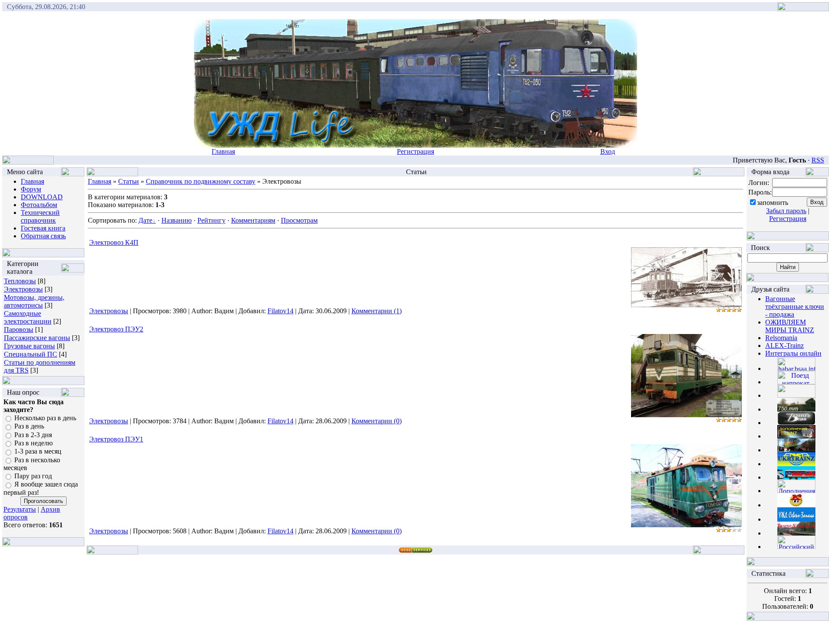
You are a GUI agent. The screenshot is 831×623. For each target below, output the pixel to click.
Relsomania (781, 337)
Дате (145, 220)
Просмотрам (299, 220)
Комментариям (253, 220)
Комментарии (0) (376, 421)
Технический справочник (40, 216)
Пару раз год (33, 476)
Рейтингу (211, 220)
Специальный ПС (30, 354)
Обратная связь (43, 236)
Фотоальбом (39, 204)
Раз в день (29, 426)
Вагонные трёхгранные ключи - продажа (794, 306)
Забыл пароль (786, 210)
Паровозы (18, 329)
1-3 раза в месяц (37, 451)
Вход (607, 151)
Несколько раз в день (45, 418)
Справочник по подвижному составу (200, 181)
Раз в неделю (33, 443)
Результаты (19, 509)
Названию (176, 220)
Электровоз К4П (113, 242)
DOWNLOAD (42, 197)
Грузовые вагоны (29, 346)
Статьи (128, 181)
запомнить (772, 202)
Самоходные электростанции (28, 317)
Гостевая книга (43, 228)
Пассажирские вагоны (37, 337)
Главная (223, 151)
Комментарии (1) (376, 311)
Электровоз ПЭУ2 (116, 329)
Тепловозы (20, 281)
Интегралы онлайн (793, 353)
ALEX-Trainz (784, 345)
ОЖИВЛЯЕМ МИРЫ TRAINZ (789, 326)
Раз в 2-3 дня (33, 434)
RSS (818, 160)
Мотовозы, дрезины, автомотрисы (34, 301)
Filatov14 (280, 311)
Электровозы (23, 289)
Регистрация (415, 151)
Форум (31, 189)
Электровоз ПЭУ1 (116, 439)
